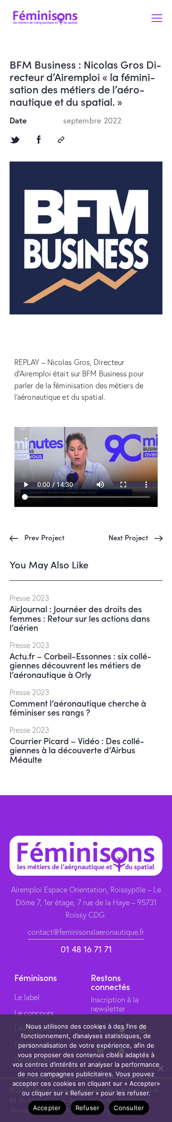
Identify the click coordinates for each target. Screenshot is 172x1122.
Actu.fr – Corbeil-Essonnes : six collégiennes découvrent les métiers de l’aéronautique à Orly (80, 665)
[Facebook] (39, 140)
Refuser (87, 1108)
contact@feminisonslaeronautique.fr (86, 932)
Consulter (129, 1108)
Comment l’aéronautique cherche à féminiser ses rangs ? (78, 708)
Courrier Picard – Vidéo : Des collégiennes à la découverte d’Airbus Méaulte (77, 750)
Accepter (47, 1108)
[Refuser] (160, 1068)
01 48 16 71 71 (86, 949)
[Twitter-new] (15, 140)
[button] (156, 17)
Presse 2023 (29, 598)
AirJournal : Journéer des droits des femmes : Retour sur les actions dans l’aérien (80, 618)
